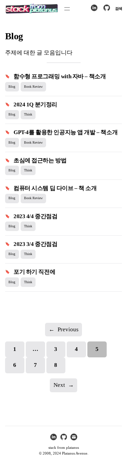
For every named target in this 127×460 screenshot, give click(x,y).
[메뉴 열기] (67, 9)
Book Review (33, 86)
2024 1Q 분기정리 (35, 104)
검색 (118, 8)
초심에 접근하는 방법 (40, 160)
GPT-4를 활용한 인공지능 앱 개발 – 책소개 (66, 132)
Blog (11, 86)
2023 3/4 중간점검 (36, 244)
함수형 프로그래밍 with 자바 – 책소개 (60, 76)
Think (28, 114)
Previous (64, 329)
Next (64, 385)
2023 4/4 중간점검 (36, 216)
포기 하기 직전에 (34, 272)
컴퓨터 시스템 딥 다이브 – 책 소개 (55, 188)
